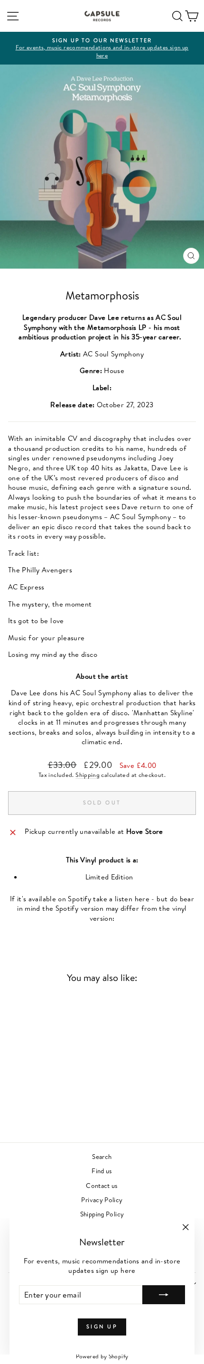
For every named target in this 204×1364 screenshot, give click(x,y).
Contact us (102, 1185)
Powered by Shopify (102, 1356)
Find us (102, 1170)
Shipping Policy (102, 1213)
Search (101, 1156)
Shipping (87, 775)
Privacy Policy (101, 1199)
